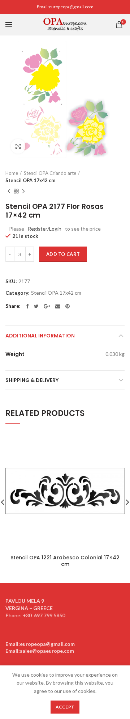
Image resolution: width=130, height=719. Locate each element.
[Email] (58, 306)
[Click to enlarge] (18, 146)
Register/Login (44, 229)
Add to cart (63, 254)
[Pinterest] (67, 306)
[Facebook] (27, 306)
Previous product (9, 191)
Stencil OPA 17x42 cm (30, 180)
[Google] (47, 306)
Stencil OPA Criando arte (50, 173)
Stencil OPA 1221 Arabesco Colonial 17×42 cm (65, 560)
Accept (65, 707)
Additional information (40, 335)
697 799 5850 (49, 615)
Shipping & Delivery (31, 380)
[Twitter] (36, 306)
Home (11, 173)
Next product (23, 191)
